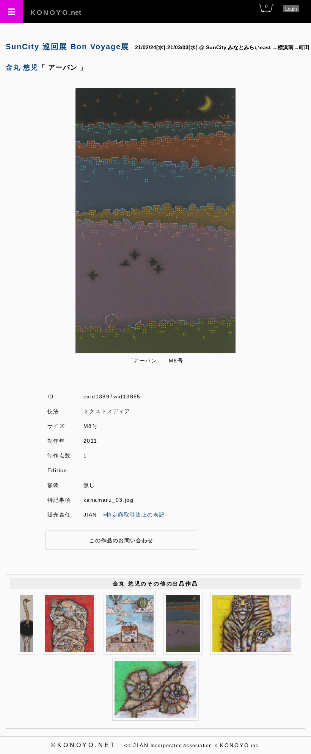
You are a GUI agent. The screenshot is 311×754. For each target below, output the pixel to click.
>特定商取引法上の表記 (134, 515)
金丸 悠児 (22, 67)
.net (55, 12)
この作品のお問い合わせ (121, 540)
